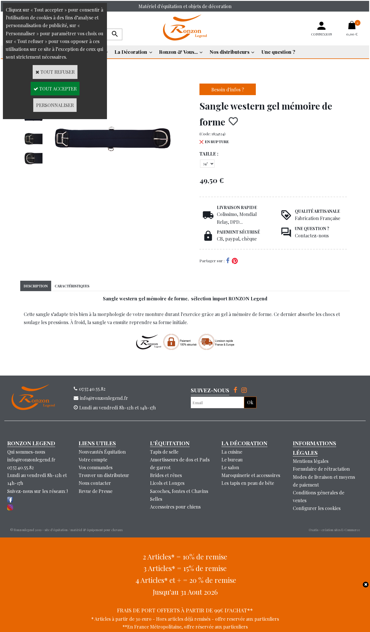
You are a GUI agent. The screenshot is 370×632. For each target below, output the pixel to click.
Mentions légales (310, 461)
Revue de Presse (95, 491)
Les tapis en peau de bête (247, 483)
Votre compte (93, 460)
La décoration (244, 443)
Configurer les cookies (317, 508)
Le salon (230, 467)
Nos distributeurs (229, 52)
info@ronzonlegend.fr (31, 460)
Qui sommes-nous (26, 452)
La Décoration (130, 52)
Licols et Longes (167, 483)
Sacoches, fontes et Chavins (179, 491)
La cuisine (231, 452)
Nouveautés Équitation (102, 452)
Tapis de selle (164, 452)
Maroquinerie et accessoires (250, 475)
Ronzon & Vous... (178, 52)
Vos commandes (95, 467)
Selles (156, 499)
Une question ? (278, 52)
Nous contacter (95, 483)
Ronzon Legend (31, 443)
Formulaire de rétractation (321, 469)
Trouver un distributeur (104, 475)
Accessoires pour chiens (175, 507)
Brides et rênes (166, 475)
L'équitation (170, 443)
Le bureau (232, 460)
